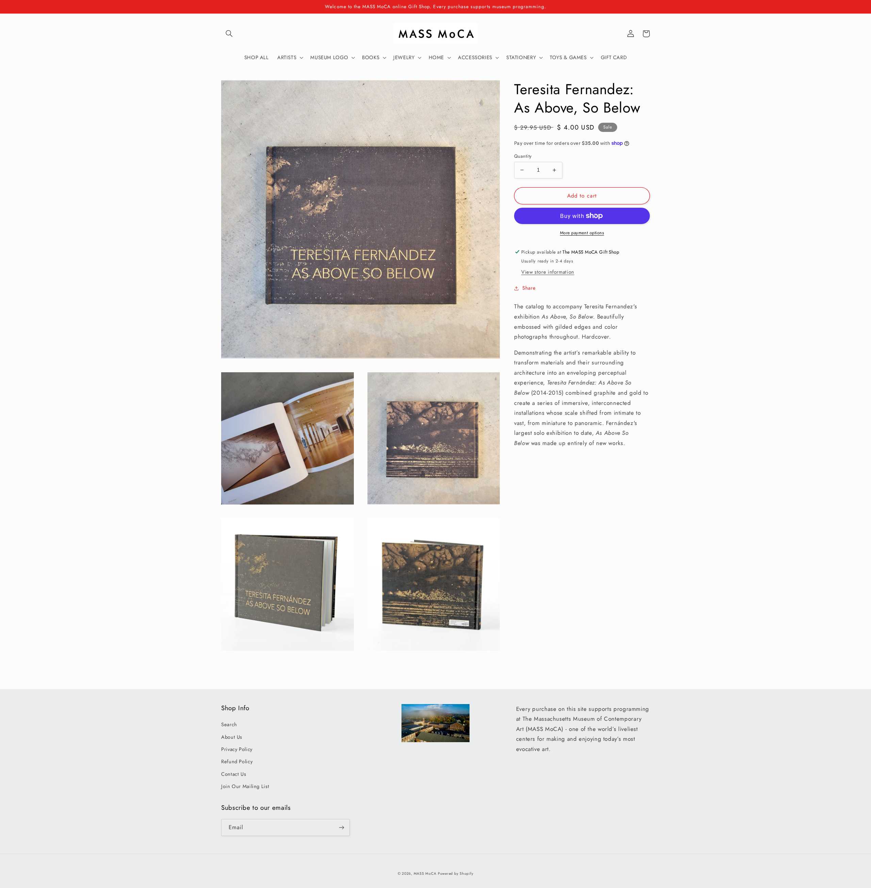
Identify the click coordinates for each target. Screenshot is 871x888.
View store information (547, 272)
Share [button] (529, 288)
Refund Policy (236, 761)
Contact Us (233, 774)
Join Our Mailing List (245, 786)
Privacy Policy (236, 749)
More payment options (582, 233)
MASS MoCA (425, 873)
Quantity (522, 156)
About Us (231, 737)
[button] (229, 33)
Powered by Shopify (455, 873)
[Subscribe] (341, 827)
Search (229, 724)
